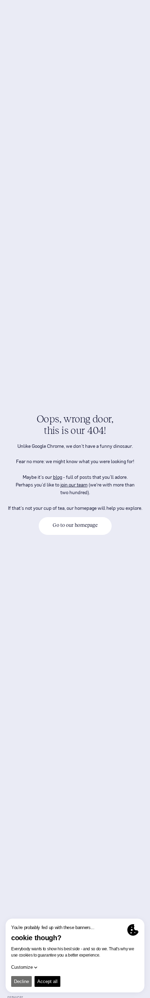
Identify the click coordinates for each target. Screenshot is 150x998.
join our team (74, 484)
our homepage (82, 507)
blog (57, 476)
